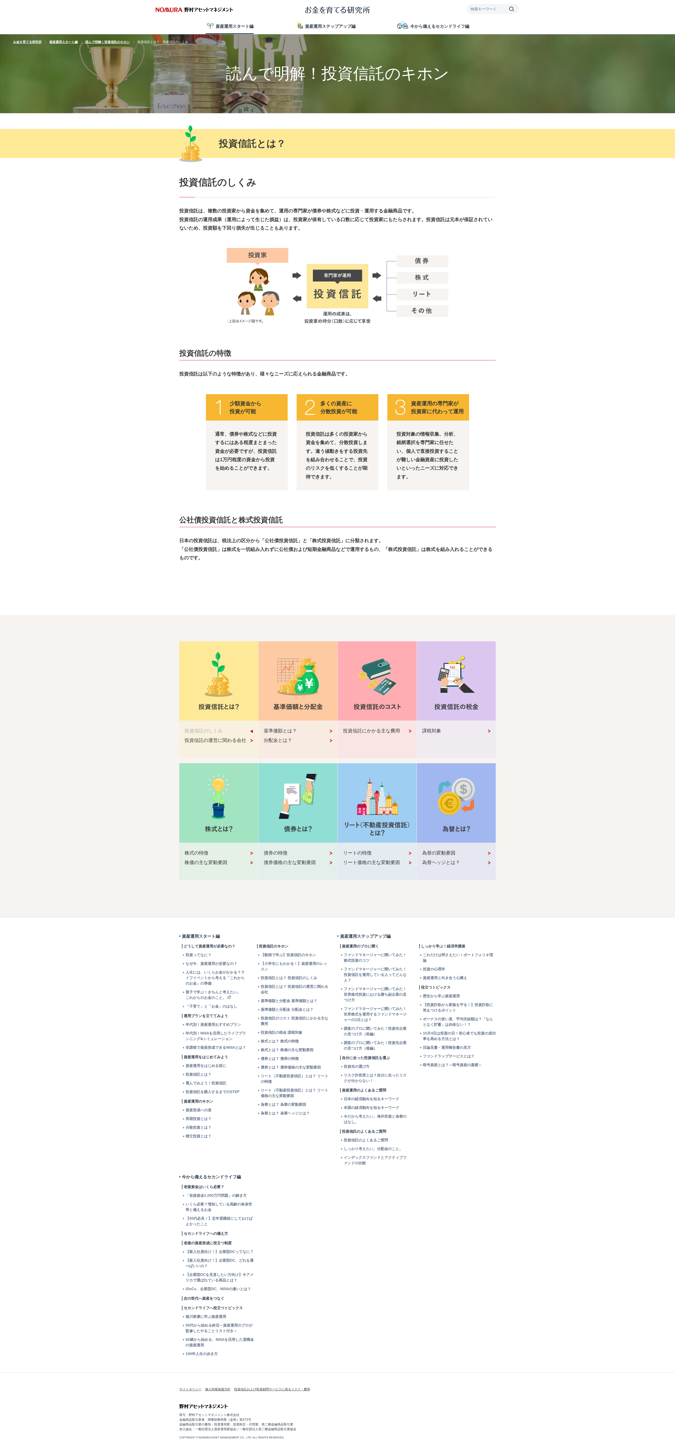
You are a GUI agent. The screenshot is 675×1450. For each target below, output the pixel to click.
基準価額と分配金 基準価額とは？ (289, 1001)
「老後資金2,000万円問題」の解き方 (216, 1195)
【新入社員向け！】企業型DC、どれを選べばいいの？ (220, 1263)
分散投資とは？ (198, 1127)
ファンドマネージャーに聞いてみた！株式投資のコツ (375, 957)
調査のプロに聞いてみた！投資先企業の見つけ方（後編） (375, 1045)
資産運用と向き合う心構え (445, 978)
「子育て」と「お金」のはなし (211, 1006)
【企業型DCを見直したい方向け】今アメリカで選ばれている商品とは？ (220, 1277)
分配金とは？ (278, 740)
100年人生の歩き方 (202, 1354)
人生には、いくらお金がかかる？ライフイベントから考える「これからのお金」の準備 (215, 977)
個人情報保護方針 (217, 1389)
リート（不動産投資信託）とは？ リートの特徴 (294, 1079)
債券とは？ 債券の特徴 (280, 1058)
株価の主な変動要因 (206, 862)
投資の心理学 (434, 969)
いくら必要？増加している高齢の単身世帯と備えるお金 (219, 1207)
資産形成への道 (198, 1110)
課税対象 (431, 730)
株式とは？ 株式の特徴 (280, 1041)
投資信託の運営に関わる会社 (215, 740)
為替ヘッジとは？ (441, 862)
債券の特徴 (275, 853)
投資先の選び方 (357, 1066)
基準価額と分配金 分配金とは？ (287, 1009)
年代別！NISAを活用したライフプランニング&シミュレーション (216, 1036)
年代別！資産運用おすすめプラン (213, 1024)
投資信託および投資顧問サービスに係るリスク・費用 (272, 1389)
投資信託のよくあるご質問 (366, 1140)
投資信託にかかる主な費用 (371, 730)
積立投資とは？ (198, 1136)
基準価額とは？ (280, 730)
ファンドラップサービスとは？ (449, 1056)
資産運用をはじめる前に (206, 1065)
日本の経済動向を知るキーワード (371, 1099)
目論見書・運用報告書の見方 (447, 1047)
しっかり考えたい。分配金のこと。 (373, 1149)
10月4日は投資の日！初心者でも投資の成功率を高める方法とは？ (459, 1036)
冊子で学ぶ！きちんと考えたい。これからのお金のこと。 (213, 995)
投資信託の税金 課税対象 (281, 1032)
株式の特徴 (196, 853)
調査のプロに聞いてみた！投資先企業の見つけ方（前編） (375, 1031)
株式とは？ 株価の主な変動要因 (287, 1050)
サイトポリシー (190, 1389)
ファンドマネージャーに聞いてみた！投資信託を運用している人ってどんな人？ (375, 974)
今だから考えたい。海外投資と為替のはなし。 (375, 1119)
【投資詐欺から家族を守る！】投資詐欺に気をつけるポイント (458, 1007)
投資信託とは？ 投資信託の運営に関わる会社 (294, 989)
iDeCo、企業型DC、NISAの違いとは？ (218, 1289)
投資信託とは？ (198, 1074)
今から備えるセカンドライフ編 (439, 26)
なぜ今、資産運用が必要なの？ (211, 963)
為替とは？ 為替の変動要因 (283, 1104)
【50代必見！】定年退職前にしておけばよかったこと (219, 1221)
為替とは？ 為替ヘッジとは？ (285, 1113)
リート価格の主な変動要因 (371, 862)
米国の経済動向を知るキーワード (371, 1107)
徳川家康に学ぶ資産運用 (206, 1316)
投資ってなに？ (198, 955)
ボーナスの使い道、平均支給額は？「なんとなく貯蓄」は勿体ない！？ (458, 1022)
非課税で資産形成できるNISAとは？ (216, 1047)
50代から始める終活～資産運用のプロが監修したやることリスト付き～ (219, 1328)
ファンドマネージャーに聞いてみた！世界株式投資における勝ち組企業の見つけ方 (375, 994)
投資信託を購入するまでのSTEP (212, 1092)
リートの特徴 (357, 853)
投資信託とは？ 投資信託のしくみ (289, 978)
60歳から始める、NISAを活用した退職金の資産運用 (220, 1342)
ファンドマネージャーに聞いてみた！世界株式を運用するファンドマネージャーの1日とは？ (375, 1014)
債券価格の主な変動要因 (290, 862)
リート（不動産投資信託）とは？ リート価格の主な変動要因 (294, 1093)
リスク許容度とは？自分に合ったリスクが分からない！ (375, 1078)
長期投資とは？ (198, 1119)
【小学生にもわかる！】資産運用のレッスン (294, 966)
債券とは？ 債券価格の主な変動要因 (291, 1067)
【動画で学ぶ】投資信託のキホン (288, 955)
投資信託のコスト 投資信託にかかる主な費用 (294, 1021)
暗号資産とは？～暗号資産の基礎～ (452, 1065)
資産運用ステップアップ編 (330, 26)
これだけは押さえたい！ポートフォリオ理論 (458, 957)
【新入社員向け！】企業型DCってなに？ (220, 1251)
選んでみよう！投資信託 (206, 1083)
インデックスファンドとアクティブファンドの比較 (375, 1160)
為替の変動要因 (438, 853)
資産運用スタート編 (235, 26)
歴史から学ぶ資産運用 (441, 996)
